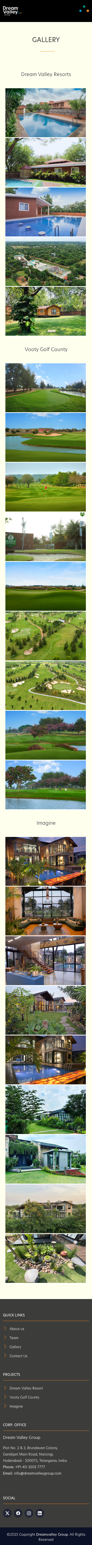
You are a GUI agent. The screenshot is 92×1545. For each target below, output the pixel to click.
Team (14, 1338)
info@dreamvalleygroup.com (37, 1474)
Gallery (15, 1347)
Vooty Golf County (24, 1398)
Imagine (16, 1407)
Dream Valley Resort (26, 1388)
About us (17, 1329)
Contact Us (18, 1356)
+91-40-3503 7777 (29, 1467)
